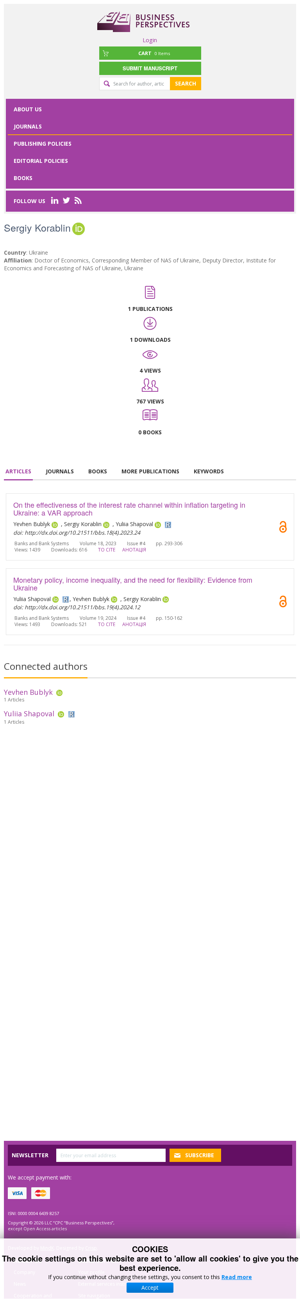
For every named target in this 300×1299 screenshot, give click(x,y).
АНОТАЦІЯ (134, 549)
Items (154, 53)
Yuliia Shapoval (29, 713)
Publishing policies (42, 143)
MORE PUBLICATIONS (150, 471)
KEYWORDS (209, 471)
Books (23, 178)
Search (185, 83)
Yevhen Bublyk (28, 692)
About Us (28, 109)
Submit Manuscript (150, 68)
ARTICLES (18, 471)
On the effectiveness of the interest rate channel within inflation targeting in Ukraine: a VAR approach (129, 508)
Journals (28, 126)
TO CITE (106, 549)
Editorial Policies (41, 160)
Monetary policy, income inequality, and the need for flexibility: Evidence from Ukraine (132, 583)
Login (150, 40)
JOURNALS (60, 471)
